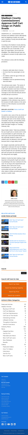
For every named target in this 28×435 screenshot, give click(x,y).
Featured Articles (3, 223)
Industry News (6, 327)
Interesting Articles (9, 318)
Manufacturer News (9, 335)
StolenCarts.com (4, 418)
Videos (3, 344)
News (6, 13)
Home (2, 13)
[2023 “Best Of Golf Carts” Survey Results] (5, 256)
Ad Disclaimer (21, 430)
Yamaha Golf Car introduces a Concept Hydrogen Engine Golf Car (17, 242)
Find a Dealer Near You (6, 401)
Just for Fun (7, 333)
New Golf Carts (8, 356)
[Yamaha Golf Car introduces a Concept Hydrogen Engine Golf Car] (5, 242)
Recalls (5, 342)
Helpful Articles (6, 306)
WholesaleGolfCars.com (6, 417)
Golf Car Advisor (4, 415)
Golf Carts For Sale (5, 396)
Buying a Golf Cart (9, 309)
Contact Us (3, 380)
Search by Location (14, 295)
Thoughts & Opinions (10, 322)
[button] (26, 2)
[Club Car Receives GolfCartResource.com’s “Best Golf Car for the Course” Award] (5, 249)
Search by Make (14, 284)
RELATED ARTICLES (8, 213)
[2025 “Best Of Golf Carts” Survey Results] (5, 221)
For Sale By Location (5, 406)
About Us (3, 379)
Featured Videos (8, 347)
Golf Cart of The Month (10, 315)
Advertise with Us (5, 384)
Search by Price (14, 291)
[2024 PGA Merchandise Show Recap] (5, 235)
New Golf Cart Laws (13, 13)
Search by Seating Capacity (14, 288)
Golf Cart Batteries (9, 311)
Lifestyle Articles (8, 320)
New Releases (7, 340)
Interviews (6, 351)
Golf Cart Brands (4, 399)
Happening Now (5, 230)
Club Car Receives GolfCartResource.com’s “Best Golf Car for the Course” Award (17, 249)
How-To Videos (8, 349)
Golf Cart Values (4, 404)
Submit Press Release (5, 385)
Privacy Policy (14, 430)
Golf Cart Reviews (5, 403)
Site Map (3, 387)
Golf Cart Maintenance (10, 313)
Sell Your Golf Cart (5, 398)
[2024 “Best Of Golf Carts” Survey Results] (5, 228)
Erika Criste (5, 30)
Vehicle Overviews (9, 324)
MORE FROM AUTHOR (8, 216)
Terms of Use (6, 430)
